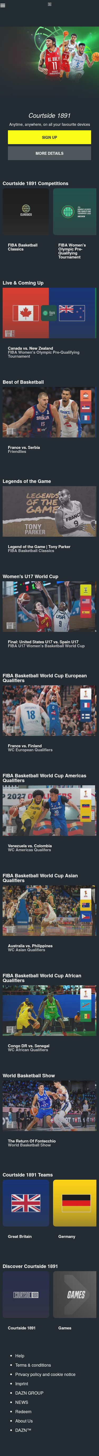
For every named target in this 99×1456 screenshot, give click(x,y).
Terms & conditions (33, 1365)
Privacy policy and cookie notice (45, 1374)
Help (19, 1356)
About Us (24, 1421)
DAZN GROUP (29, 1393)
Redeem (23, 1411)
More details (49, 153)
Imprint (21, 1383)
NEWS (21, 1402)
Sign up (49, 137)
